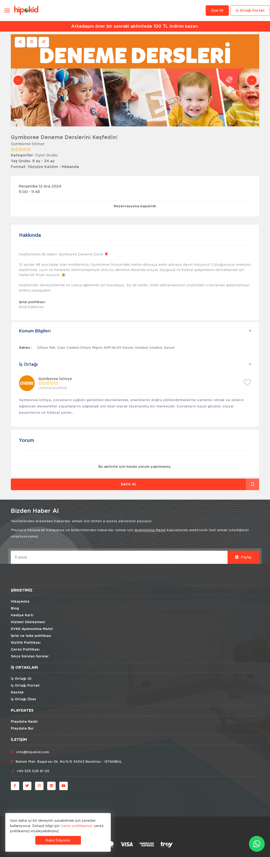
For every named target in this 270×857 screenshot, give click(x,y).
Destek (17, 692)
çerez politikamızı (76, 826)
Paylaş (246, 557)
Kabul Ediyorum (58, 840)
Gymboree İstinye (28, 144)
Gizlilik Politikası (26, 642)
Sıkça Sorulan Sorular (30, 656)
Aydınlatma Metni (150, 530)
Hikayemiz (20, 601)
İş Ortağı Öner (23, 699)
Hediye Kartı (22, 615)
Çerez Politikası (25, 649)
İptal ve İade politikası (31, 636)
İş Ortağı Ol (21, 679)
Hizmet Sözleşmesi (28, 622)
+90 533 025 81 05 (32, 771)
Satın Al (128, 484)
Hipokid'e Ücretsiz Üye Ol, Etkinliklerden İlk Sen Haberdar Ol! (145, 26)
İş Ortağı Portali (250, 10)
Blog (15, 608)
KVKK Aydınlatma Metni (32, 629)
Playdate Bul (22, 728)
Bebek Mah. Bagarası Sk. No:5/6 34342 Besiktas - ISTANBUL (69, 762)
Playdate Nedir (24, 721)
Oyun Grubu (46, 155)
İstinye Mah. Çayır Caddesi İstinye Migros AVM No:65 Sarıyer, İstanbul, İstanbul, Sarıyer (106, 347)
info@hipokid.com (32, 752)
